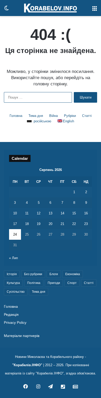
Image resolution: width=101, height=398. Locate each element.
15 (74, 213)
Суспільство (16, 292)
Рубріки (70, 116)
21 (62, 224)
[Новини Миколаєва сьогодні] (50, 8)
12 (38, 213)
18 (27, 224)
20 (50, 224)
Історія (12, 274)
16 (86, 213)
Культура (13, 283)
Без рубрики (33, 274)
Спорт (72, 283)
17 (15, 224)
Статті (87, 116)
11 (26, 213)
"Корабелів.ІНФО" (27, 365)
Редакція (11, 315)
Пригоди (54, 283)
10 (15, 213)
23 (86, 224)
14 (62, 213)
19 (38, 224)
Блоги (53, 274)
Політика (33, 283)
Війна (53, 116)
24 (15, 234)
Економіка (72, 274)
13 (50, 213)
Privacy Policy (15, 323)
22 (74, 224)
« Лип (13, 258)
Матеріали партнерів (21, 336)
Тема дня (35, 116)
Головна (16, 116)
